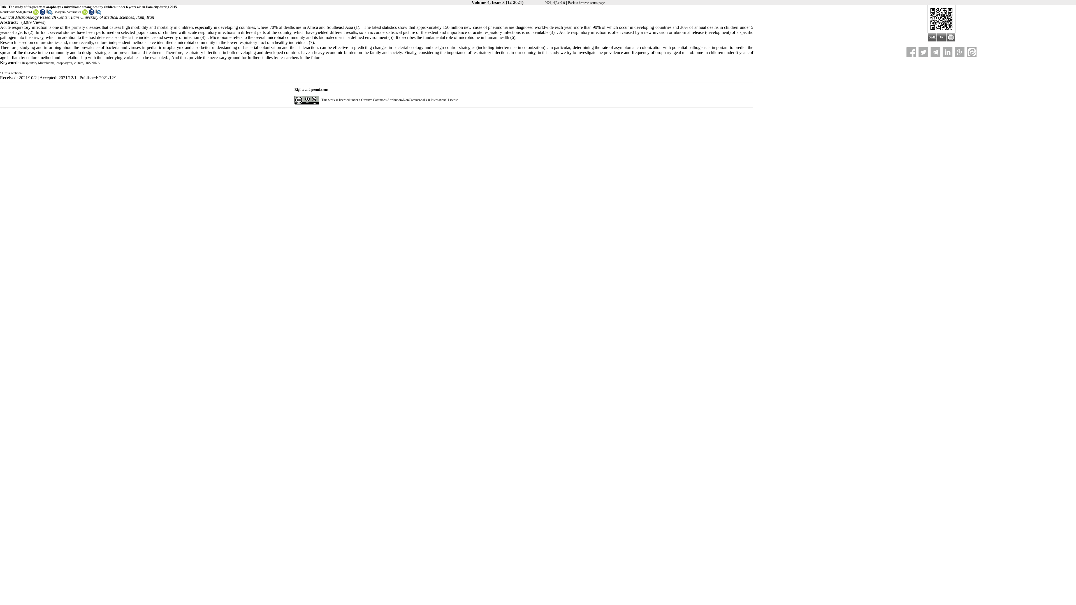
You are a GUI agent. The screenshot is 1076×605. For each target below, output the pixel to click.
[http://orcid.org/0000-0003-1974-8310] (85, 14)
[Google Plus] (959, 52)
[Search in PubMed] (49, 14)
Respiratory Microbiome (38, 63)
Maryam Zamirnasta (67, 12)
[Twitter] (923, 52)
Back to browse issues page (586, 3)
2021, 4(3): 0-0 (555, 3)
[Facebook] (911, 52)
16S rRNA (92, 63)
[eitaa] (972, 52)
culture (78, 63)
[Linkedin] (947, 52)
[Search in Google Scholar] (42, 14)
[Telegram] (935, 52)
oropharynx (64, 63)
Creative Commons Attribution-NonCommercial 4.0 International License (409, 100)
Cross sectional (12, 73)
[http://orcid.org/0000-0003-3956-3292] (36, 14)
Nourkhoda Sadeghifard (16, 12)
